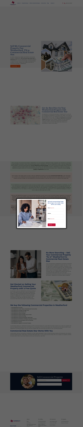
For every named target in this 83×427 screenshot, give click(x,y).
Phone (51, 218)
